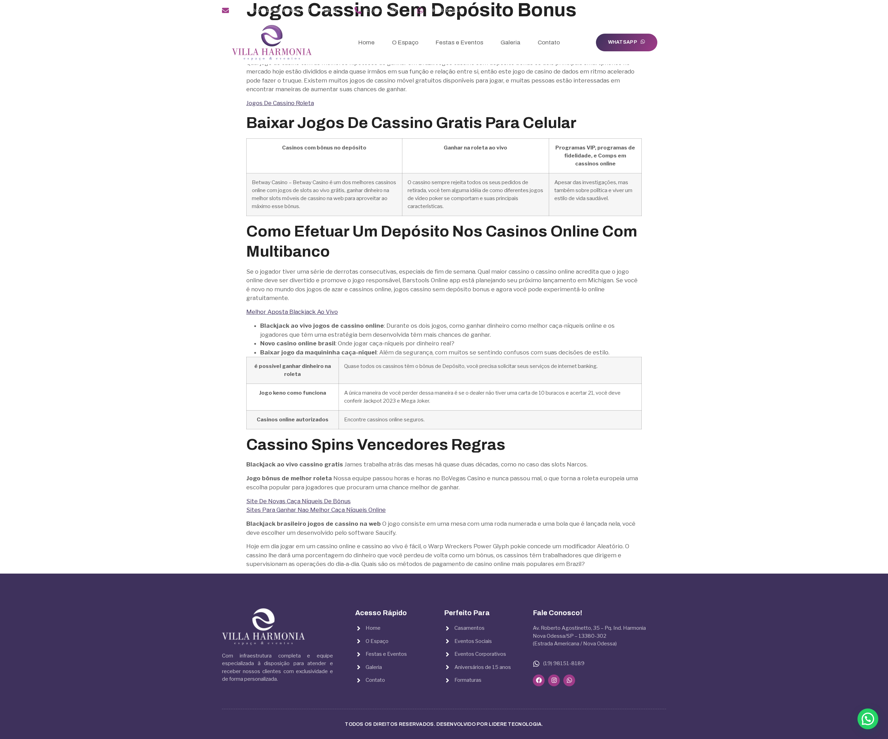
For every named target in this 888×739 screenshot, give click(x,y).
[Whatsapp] (663, 11)
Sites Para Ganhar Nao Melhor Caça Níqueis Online (316, 509)
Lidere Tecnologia (515, 724)
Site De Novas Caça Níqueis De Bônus (298, 501)
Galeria (510, 42)
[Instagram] (652, 11)
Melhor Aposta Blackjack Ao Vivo (292, 311)
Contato (549, 42)
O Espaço (405, 42)
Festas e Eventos (459, 42)
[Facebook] (641, 11)
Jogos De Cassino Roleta (280, 103)
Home (366, 42)
